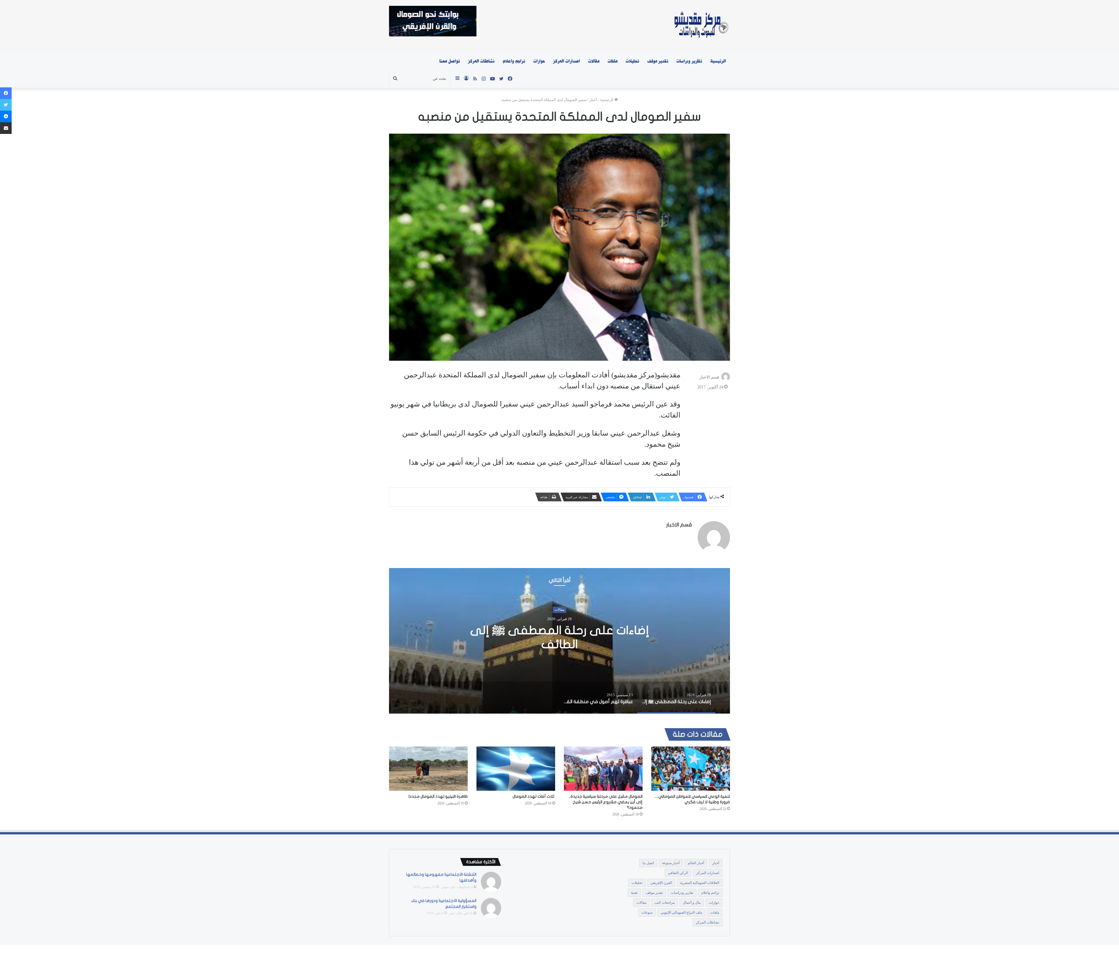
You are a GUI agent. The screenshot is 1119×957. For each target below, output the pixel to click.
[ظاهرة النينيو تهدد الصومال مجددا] (428, 769)
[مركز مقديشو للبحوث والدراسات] (701, 26)
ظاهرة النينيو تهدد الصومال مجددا (438, 796)
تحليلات (632, 61)
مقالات (593, 61)
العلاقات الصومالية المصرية (699, 883)
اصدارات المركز (566, 61)
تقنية (634, 893)
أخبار (593, 100)
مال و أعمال (692, 903)
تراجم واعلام (514, 61)
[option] (559, 641)
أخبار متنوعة (671, 863)
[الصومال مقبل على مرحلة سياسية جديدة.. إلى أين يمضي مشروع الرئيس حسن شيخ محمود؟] (603, 769)
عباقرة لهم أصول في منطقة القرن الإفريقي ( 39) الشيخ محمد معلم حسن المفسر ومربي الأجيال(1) (559, 637)
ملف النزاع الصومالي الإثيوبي (681, 912)
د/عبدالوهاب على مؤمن (456, 887)
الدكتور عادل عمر (460, 913)
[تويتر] (6, 105)
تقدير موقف (657, 61)
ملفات (612, 61)
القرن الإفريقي (661, 883)
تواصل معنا (449, 61)
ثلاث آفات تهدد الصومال (534, 796)
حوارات (539, 61)
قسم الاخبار (709, 377)
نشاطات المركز (481, 61)
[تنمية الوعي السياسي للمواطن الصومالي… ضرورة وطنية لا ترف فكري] (690, 769)
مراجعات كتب (664, 903)
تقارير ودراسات (689, 61)
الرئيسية (718, 61)
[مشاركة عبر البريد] (6, 128)
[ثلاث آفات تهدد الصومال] (515, 769)
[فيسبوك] (6, 93)
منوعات (646, 912)
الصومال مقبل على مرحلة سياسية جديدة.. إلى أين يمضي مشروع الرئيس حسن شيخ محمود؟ (606, 802)
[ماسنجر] (6, 116)
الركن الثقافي (678, 873)
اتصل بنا (648, 863)
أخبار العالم (696, 863)
